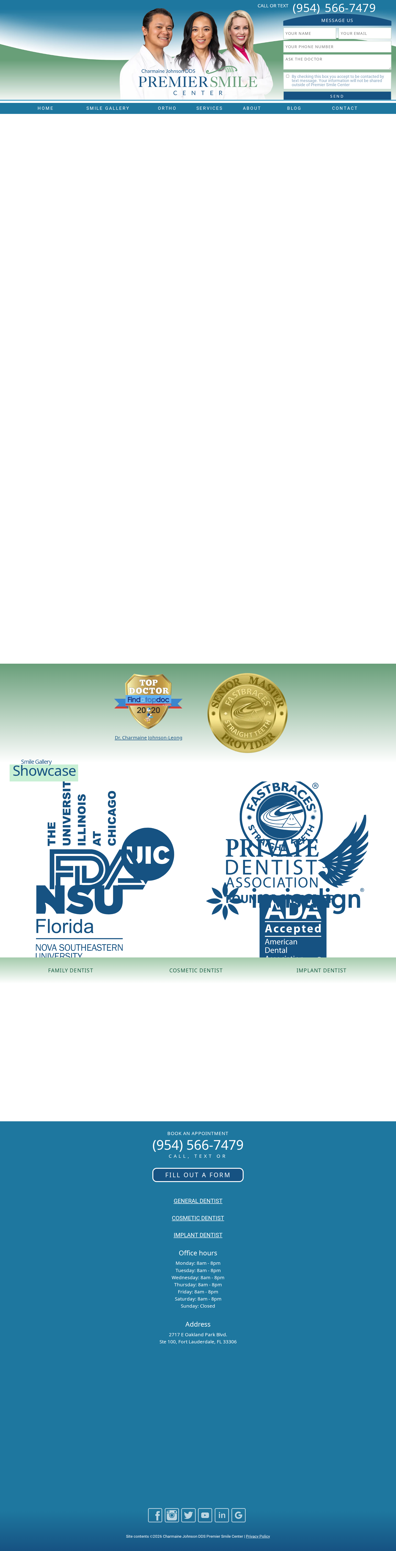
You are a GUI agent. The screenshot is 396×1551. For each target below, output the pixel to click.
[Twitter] (188, 1520)
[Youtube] (205, 1520)
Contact (345, 108)
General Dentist (198, 1201)
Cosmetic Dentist (196, 970)
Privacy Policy (258, 1536)
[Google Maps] (238, 1520)
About (252, 108)
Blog (294, 108)
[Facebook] (155, 1520)
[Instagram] (171, 1520)
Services (209, 108)
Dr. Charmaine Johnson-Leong (148, 737)
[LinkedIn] (221, 1520)
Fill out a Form (198, 1175)
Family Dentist (70, 970)
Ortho (167, 108)
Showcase (44, 770)
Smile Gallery (108, 108)
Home (46, 108)
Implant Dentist (321, 970)
